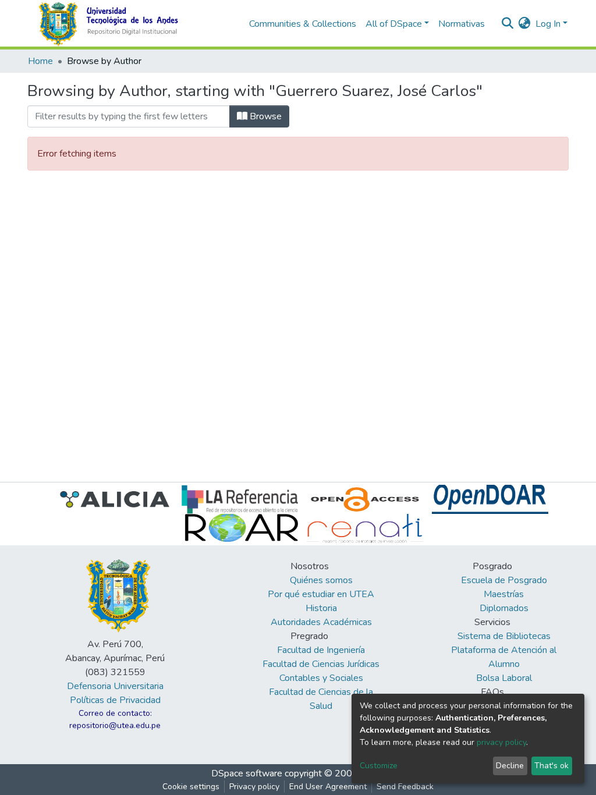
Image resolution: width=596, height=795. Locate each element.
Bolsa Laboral (504, 678)
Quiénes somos (321, 580)
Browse (264, 116)
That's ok (551, 765)
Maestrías (504, 594)
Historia (321, 608)
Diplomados (504, 608)
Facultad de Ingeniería (321, 650)
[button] (524, 24)
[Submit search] (508, 24)
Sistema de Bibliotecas (504, 636)
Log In (547, 23)
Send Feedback (405, 786)
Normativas (461, 23)
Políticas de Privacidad (115, 700)
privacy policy (501, 742)
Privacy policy (254, 786)
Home (40, 61)
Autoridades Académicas (321, 622)
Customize (379, 765)
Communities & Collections (302, 23)
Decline (510, 765)
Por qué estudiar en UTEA (321, 594)
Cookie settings (190, 786)
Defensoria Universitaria (115, 686)
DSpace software (246, 773)
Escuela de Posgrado (504, 580)
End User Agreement (328, 786)
